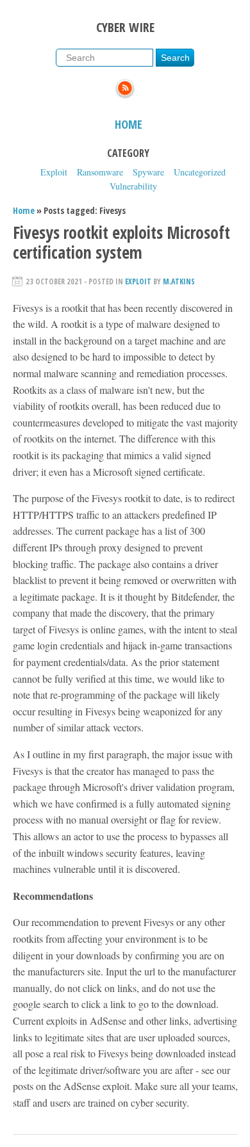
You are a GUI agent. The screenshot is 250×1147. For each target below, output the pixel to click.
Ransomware (100, 172)
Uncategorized (200, 172)
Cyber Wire (125, 27)
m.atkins (179, 281)
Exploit (53, 172)
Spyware (148, 172)
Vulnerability (133, 186)
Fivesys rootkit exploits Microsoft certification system (121, 242)
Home (128, 124)
